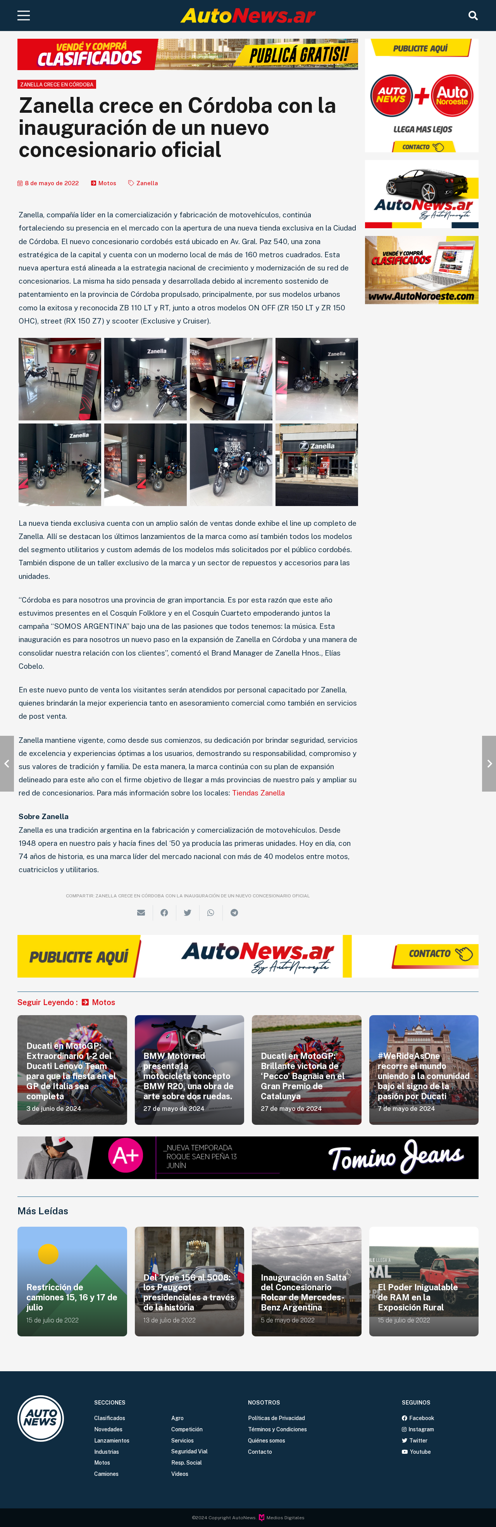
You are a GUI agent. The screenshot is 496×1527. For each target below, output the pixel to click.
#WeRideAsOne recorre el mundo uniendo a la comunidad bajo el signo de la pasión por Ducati (424, 1076)
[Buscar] (473, 15)
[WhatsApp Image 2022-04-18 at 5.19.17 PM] (317, 379)
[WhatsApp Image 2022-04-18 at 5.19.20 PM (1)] (145, 379)
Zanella (147, 183)
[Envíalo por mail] (141, 913)
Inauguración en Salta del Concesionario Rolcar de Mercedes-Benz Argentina (186, 1292)
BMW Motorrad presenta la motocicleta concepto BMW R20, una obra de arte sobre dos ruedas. (188, 1076)
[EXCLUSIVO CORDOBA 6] (60, 465)
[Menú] (24, 15)
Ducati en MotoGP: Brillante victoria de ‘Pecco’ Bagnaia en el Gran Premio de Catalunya (303, 1076)
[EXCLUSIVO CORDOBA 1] (317, 465)
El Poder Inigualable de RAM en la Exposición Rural (301, 1297)
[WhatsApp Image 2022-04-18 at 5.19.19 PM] (231, 379)
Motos (107, 183)
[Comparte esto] (164, 913)
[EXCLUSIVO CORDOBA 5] (231, 465)
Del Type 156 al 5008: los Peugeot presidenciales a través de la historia (71, 1292)
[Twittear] (188, 913)
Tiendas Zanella (258, 792)
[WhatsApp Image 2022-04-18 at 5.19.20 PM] (60, 379)
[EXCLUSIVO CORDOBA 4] (145, 465)
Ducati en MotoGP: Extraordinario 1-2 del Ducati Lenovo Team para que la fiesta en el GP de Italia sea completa (71, 1071)
